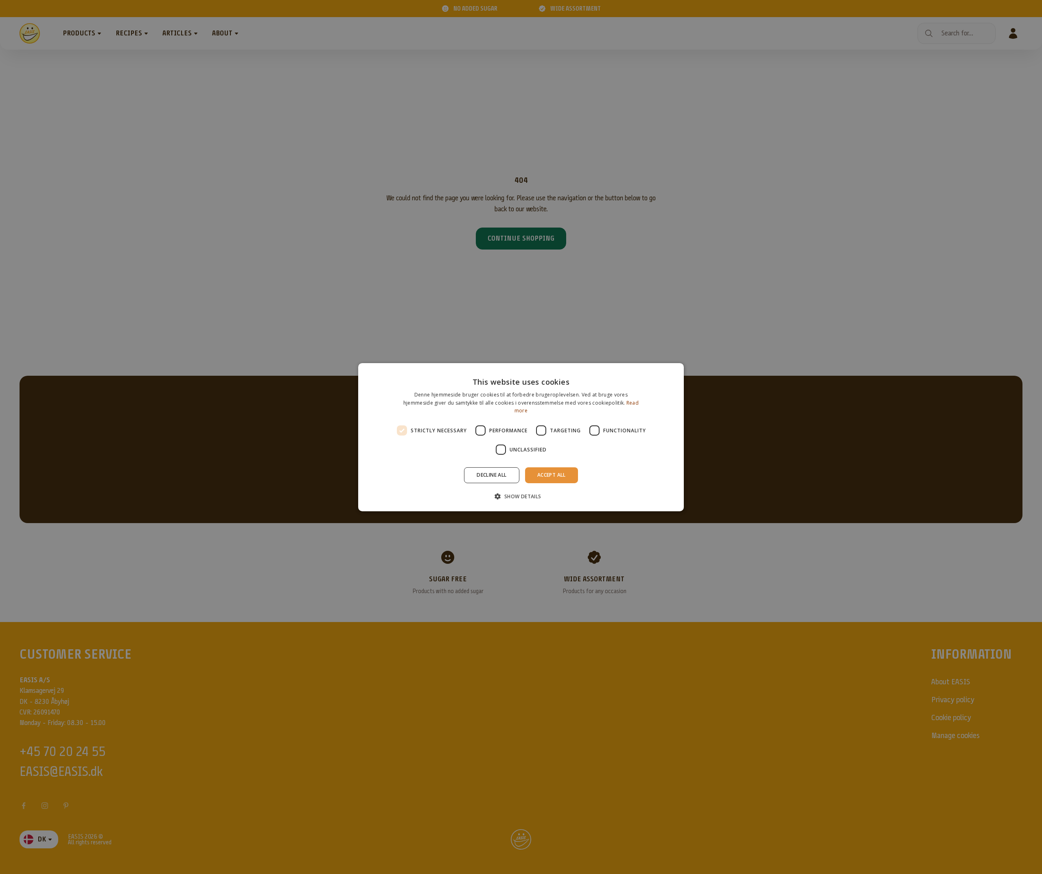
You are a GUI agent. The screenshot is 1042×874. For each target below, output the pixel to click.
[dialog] (521, 437)
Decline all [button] (491, 474)
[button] (521, 496)
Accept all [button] (551, 474)
